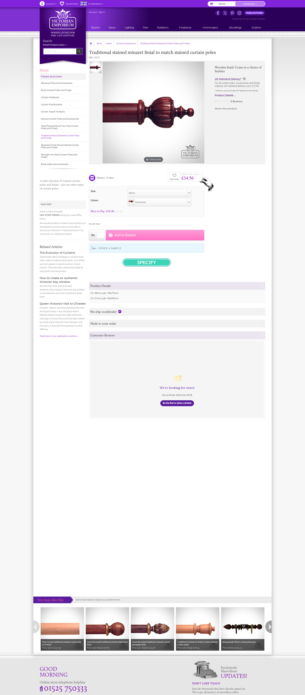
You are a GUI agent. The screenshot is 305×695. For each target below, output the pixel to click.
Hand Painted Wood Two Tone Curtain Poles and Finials (60, 127)
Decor (44, 70)
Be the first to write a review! (177, 403)
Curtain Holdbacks (50, 97)
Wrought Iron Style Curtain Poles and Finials (59, 155)
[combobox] (159, 193)
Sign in (101, 12)
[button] (177, 286)
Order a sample (110, 248)
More (262, 19)
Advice (253, 19)
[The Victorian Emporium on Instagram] (239, 13)
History (235, 19)
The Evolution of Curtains (57, 252)
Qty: (93, 235)
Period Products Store (54, 45)
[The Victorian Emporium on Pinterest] (232, 13)
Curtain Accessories (51, 76)
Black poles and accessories (54, 164)
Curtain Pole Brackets (51, 104)
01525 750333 (65, 687)
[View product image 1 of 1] (96, 67)
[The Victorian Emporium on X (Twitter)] (225, 13)
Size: (93, 191)
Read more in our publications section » (59, 336)
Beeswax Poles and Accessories (56, 83)
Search (47, 41)
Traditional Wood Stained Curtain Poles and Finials (60, 136)
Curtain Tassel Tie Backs (53, 111)
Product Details (224, 95)
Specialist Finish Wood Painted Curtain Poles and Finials (60, 146)
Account (93, 12)
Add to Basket (125, 235)
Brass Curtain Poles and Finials (56, 90)
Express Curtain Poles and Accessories (60, 119)
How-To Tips (244, 19)
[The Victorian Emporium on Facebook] (218, 13)
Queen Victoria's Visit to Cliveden (63, 303)
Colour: (94, 200)
